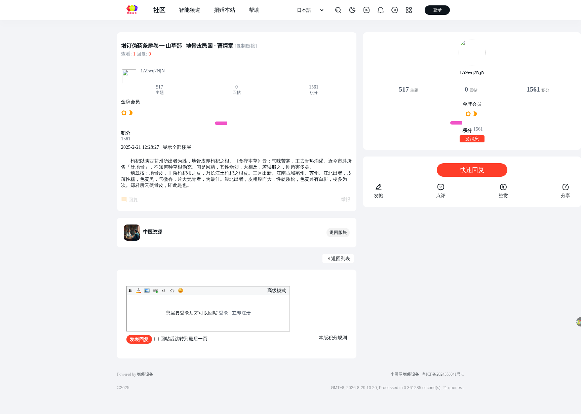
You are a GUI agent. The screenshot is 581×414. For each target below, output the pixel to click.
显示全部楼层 (177, 147)
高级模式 (276, 290)
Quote (163, 290)
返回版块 (338, 232)
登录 (223, 312)
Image (147, 290)
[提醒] (380, 10)
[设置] (394, 10)
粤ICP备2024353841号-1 (443, 374)
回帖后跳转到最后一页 (183, 338)
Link (155, 290)
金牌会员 (130, 101)
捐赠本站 (224, 10)
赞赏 (503, 195)
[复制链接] (246, 45)
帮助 (254, 10)
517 (159, 87)
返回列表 (340, 258)
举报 (345, 199)
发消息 (472, 138)
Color (138, 290)
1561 (313, 87)
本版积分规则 (333, 337)
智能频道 (189, 10)
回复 (133, 199)
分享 (565, 195)
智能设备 (411, 374)
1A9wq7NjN (153, 70)
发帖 (378, 195)
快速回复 (472, 170)
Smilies (180, 290)
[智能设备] (132, 10)
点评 (441, 195)
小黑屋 (396, 374)
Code (172, 290)
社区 (159, 10)
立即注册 (241, 312)
